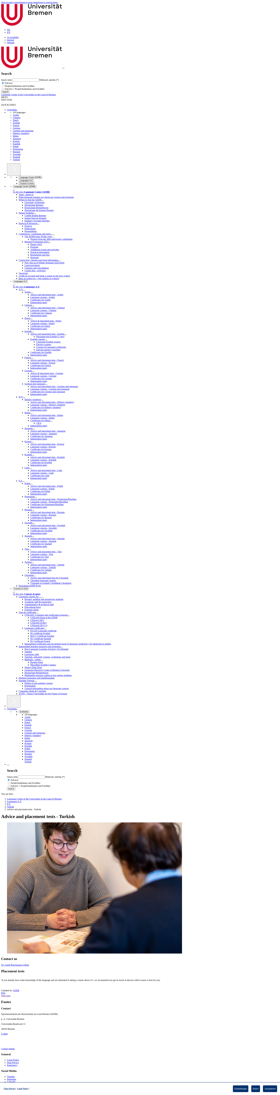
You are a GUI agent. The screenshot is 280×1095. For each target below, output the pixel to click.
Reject (256, 1088)
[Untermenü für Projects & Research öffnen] (38, 224)
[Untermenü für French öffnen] (32, 358)
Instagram (11, 1079)
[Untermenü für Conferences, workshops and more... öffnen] (53, 234)
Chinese (16, 117)
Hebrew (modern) (21, 133)
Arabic (16, 115)
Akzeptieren (270, 1088)
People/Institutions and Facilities (19, 86)
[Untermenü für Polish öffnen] (31, 484)
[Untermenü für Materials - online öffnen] (42, 660)
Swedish (17, 154)
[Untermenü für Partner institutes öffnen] (35, 213)
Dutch (16, 120)
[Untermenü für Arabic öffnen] (32, 292)
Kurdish (16, 144)
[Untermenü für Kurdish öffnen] (33, 455)
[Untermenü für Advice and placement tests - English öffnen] (65, 334)
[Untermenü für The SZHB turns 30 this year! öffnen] (53, 237)
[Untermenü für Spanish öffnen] (33, 536)
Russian (16, 151)
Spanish (16, 157)
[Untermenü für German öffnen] (33, 371)
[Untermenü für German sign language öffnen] (46, 384)
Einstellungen (240, 1088)
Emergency (12, 1065)
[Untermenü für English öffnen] (33, 332)
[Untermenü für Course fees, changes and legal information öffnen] (59, 260)
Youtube (11, 1076)
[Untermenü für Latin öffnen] (30, 468)
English (16, 123)
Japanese (17, 138)
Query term (6, 80)
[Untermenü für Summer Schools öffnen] (35, 681)
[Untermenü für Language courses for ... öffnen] (42, 597)
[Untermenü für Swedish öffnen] (33, 523)
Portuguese (18, 149)
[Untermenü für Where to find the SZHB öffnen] (42, 200)
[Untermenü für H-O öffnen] (24, 397)
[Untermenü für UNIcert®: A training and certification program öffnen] (69, 615)
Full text (8, 83)
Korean (16, 141)
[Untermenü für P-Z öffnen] (23, 481)
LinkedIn (11, 1082)
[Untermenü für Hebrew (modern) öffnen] (42, 400)
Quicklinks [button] (12, 709)
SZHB (16, 990)
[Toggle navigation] (63, 68)
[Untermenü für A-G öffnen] (24, 290)
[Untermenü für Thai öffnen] (30, 549)
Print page (5, 995)
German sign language (23, 131)
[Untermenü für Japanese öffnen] (34, 429)
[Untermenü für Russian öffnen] (33, 510)
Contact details (8, 1049)
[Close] (14, 190)
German (16, 128)
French (16, 125)
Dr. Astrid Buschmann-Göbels (15, 965)
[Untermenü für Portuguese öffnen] (36, 497)
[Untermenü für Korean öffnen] (32, 442)
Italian (16, 136)
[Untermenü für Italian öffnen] (31, 413)
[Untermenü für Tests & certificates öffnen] (37, 613)
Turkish (16, 159)
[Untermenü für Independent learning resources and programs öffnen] (61, 647)
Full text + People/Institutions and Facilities (24, 89)
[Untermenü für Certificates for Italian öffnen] (51, 421)
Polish (16, 146)
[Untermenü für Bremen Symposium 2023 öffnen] (50, 242)
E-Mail (4, 1034)
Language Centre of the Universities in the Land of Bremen (28, 94)
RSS (3, 993)
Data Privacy (13, 1062)
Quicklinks (12, 110)
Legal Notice (13, 1060)
